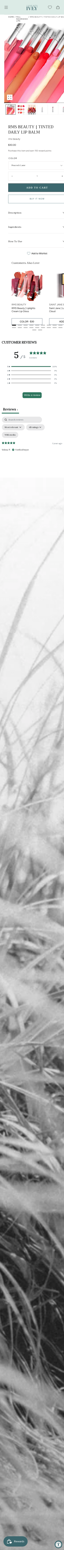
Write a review (32, 395)
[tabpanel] (32, 446)
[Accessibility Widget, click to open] (58, 1544)
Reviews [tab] (10, 409)
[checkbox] (10, 435)
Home (11, 17)
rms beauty (14, 139)
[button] (6, 7)
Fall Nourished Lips (22, 19)
